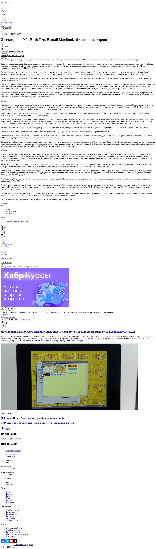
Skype (7, 246)
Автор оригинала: (12, 56)
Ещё (8, 429)
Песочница (9, 502)
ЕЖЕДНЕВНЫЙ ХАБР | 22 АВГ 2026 (16, 320)
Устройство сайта (12, 510)
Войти (8, 482)
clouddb (4, 34)
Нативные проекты (13, 532)
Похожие (18, 439)
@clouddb (4, 254)
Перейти (5, 314)
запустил (57, 336)
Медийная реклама (12, 530)
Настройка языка (7, 545)
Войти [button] (3, 14)
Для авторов (10, 512)
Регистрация (10, 484)
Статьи (8, 492)
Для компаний (11, 514)
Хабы (7, 496)
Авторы (8, 500)
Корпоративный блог (13, 528)
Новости (8, 494)
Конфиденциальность (13, 520)
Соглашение (10, 518)
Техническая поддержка (23, 545)
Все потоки (9, 2)
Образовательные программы (17, 534)
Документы (10, 516)
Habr (13, 547)
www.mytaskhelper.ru (13, 451)
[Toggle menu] (2, 2)
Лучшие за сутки (7, 439)
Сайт (3, 246)
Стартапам (9, 536)
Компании (9, 498)
